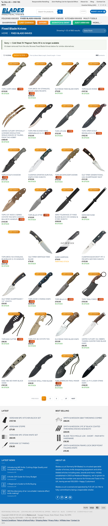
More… (96, 23)
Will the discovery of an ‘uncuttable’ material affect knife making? (28, 492)
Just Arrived (82, 23)
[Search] (60, 12)
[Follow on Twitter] (103, 5)
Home (5, 33)
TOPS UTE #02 (63, 131)
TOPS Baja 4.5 (64, 299)
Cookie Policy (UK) (89, 5)
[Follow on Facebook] (98, 5)
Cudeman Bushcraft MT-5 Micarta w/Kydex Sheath (93, 258)
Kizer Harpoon (61, 257)
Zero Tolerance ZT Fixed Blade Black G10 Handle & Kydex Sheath (66, 217)
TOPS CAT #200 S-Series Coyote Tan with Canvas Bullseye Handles (13, 217)
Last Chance (26, 23)
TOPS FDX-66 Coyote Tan (38, 340)
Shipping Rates (41, 520)
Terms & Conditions (9, 520)
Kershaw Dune (88, 215)
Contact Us (101, 2)
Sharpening (9, 23)
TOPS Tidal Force (92, 299)
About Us (84, 2)
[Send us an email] (105, 5)
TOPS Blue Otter (38, 215)
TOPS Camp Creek (12, 89)
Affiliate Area (65, 520)
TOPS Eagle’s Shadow (11, 176)
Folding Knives (10, 18)
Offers (43, 23)
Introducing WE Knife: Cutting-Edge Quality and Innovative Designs (27, 468)
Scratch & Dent (61, 23)
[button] (83, 11)
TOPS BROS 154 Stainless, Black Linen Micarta (39, 91)
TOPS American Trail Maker (67, 382)
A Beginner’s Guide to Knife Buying (21, 484)
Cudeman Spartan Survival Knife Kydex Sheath (40, 176)
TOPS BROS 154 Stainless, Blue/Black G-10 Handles (13, 259)
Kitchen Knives (73, 18)
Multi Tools (90, 18)
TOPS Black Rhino (92, 89)
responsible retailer (86, 490)
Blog (92, 2)
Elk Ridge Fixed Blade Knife (67, 89)
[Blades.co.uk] (17, 11)
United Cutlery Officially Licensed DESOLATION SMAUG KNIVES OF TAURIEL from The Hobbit (13, 134)
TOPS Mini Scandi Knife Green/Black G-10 (39, 132)
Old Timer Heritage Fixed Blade (39, 258)
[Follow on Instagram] (101, 5)
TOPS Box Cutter (12, 339)
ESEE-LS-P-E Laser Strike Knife (92, 382)
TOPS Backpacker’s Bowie (66, 176)
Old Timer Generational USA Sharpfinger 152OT (92, 176)
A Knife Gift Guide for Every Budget (22, 477)
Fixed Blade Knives (30, 18)
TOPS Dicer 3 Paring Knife (39, 300)
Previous (34, 398)
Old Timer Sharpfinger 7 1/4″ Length (12, 300)
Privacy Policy (53, 520)
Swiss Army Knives (52, 18)
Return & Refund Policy (26, 520)
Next (73, 398)
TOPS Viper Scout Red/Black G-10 (91, 132)
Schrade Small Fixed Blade (40, 381)
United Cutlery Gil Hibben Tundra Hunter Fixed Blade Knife (94, 341)
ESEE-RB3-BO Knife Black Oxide (12, 382)
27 (66, 398)
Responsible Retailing (40, 2)
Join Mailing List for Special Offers (65, 2)
